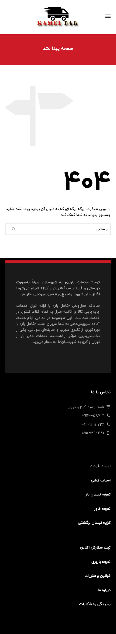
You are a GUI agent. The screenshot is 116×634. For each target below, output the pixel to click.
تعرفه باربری (101, 561)
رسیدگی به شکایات (95, 604)
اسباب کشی (101, 480)
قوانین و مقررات (98, 575)
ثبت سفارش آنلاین (95, 547)
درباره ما (104, 590)
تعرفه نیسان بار (98, 494)
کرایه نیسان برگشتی (94, 522)
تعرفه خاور (102, 508)
